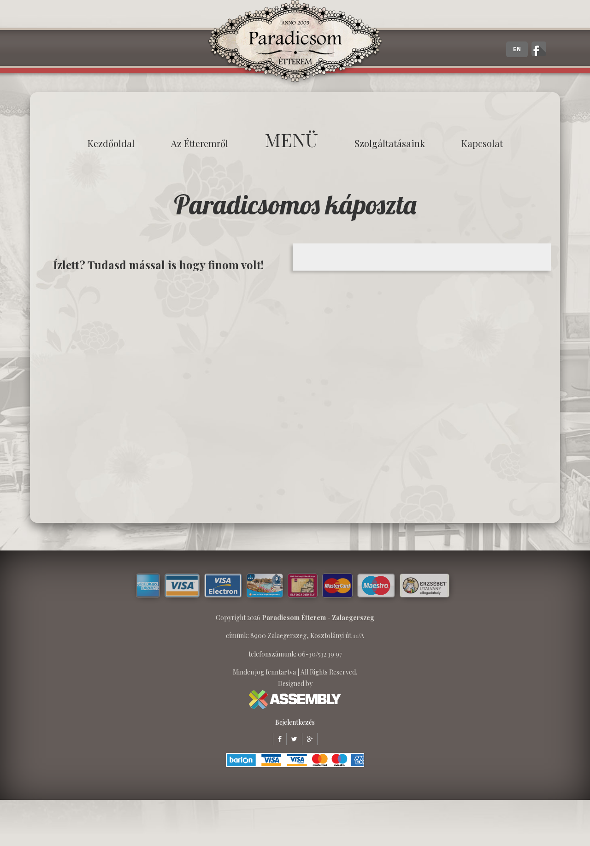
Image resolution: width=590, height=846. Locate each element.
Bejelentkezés (295, 722)
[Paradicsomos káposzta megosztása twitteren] (291, 739)
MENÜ (291, 139)
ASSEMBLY (295, 699)
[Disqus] (163, 396)
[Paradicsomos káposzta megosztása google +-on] (307, 739)
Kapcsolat (482, 143)
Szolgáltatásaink (389, 143)
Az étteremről (199, 143)
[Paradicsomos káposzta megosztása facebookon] (277, 739)
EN (517, 49)
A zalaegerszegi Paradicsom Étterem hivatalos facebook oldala (538, 48)
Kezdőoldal (111, 143)
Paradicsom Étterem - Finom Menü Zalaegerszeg (295, 44)
